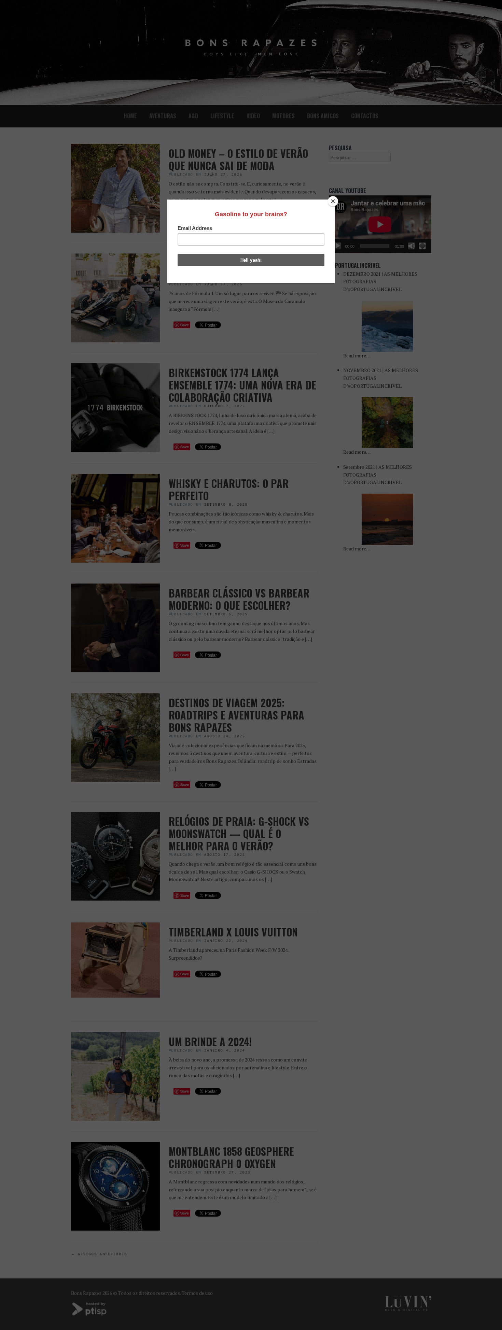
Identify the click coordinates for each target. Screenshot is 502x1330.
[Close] (333, 201)
